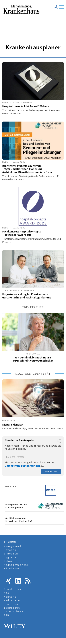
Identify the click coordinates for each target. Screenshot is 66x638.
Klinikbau (18, 161)
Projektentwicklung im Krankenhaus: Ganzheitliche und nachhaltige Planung (26, 296)
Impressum (12, 607)
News (5, 102)
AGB (6, 615)
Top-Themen (9, 290)
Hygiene (10, 557)
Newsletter (13, 589)
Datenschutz (13, 611)
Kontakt (10, 596)
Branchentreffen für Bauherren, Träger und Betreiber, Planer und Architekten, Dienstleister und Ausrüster (27, 169)
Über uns (11, 604)
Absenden (51, 471)
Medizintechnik (16, 564)
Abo (6, 592)
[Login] (56, 6)
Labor (8, 560)
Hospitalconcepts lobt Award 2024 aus (25, 106)
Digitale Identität (12, 424)
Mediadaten (13, 600)
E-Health (11, 553)
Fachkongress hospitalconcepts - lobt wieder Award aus (21, 233)
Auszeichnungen (22, 102)
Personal (11, 549)
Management (13, 546)
